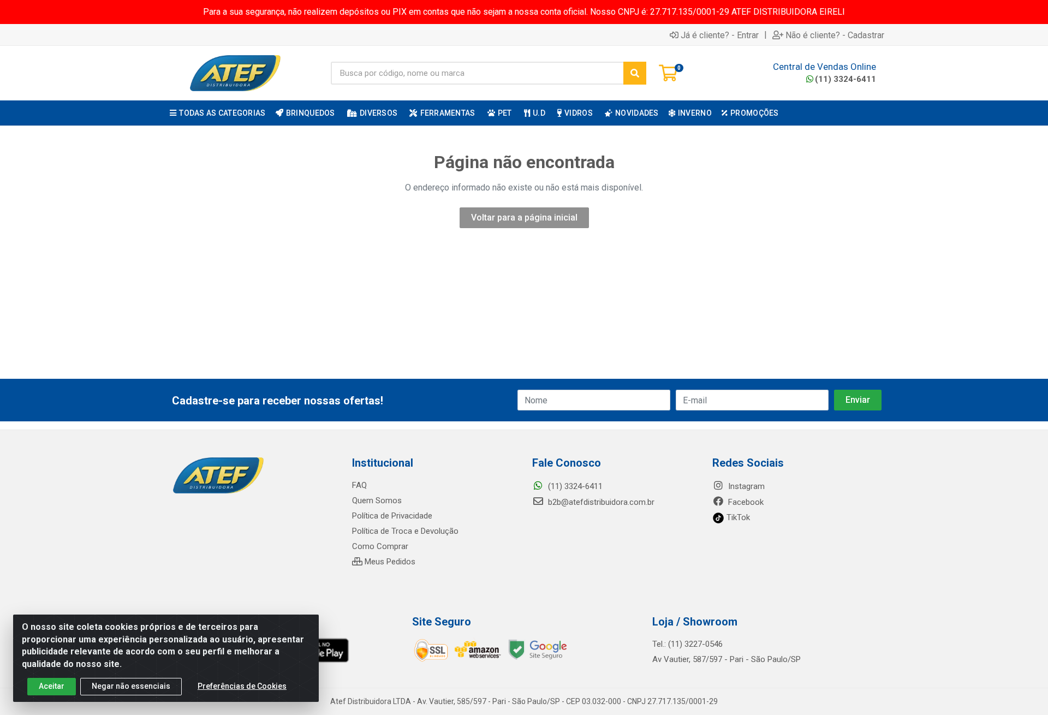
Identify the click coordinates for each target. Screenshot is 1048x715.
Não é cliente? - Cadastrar (834, 35)
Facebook (745, 502)
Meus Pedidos (388, 562)
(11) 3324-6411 (845, 79)
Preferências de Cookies (242, 686)
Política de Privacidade (392, 516)
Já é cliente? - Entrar (720, 35)
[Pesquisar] (634, 73)
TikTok (737, 517)
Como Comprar (380, 546)
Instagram (745, 486)
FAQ (359, 485)
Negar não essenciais (131, 686)
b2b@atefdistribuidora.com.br (600, 502)
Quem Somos (377, 500)
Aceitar (51, 686)
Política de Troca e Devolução (405, 531)
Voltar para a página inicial (524, 217)
